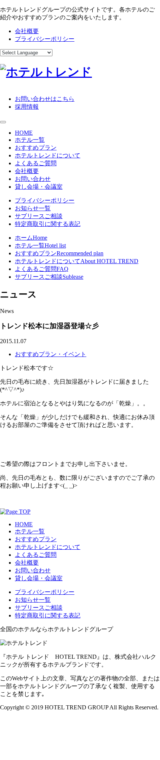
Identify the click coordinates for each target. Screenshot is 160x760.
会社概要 (27, 31)
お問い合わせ (33, 179)
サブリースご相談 (39, 216)
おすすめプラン (36, 147)
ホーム (31, 237)
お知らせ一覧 (33, 208)
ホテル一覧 (30, 140)
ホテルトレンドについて (47, 155)
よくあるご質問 (36, 163)
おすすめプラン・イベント (50, 354)
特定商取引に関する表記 (47, 224)
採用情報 (27, 106)
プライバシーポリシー (44, 39)
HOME (24, 133)
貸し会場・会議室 (39, 186)
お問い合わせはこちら (44, 99)
